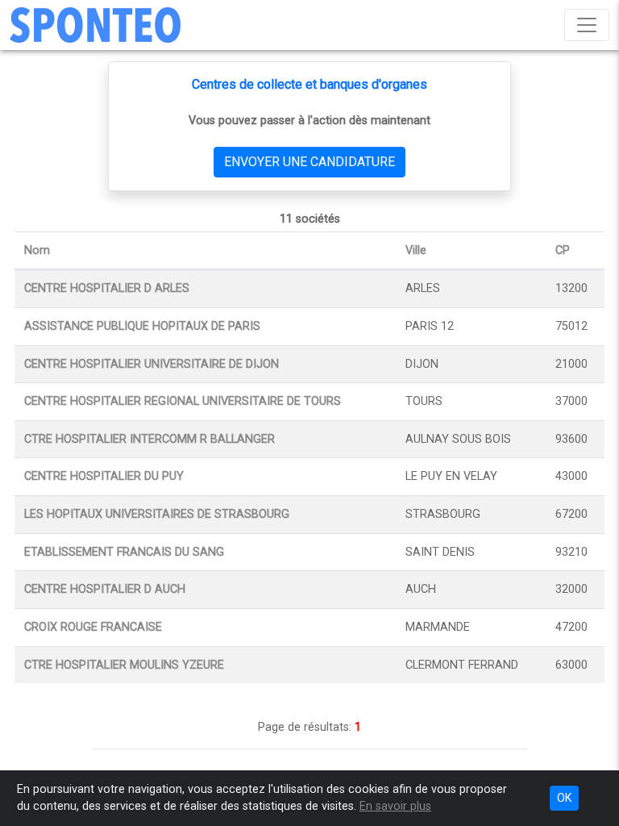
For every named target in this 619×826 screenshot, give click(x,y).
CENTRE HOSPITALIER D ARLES (106, 288)
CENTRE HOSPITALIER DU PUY (104, 476)
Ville (415, 250)
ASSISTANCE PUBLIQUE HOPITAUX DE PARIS (142, 326)
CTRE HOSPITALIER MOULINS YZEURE (124, 665)
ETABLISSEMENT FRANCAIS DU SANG (124, 552)
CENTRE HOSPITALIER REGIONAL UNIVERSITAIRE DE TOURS (182, 401)
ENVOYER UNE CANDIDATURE (309, 161)
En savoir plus (395, 806)
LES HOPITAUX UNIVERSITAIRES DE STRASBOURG (156, 514)
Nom (37, 250)
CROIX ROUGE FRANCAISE (93, 627)
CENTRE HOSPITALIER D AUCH (104, 589)
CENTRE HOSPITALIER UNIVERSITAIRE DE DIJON (151, 364)
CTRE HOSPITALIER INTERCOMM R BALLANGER (149, 439)
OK (564, 797)
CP (562, 250)
